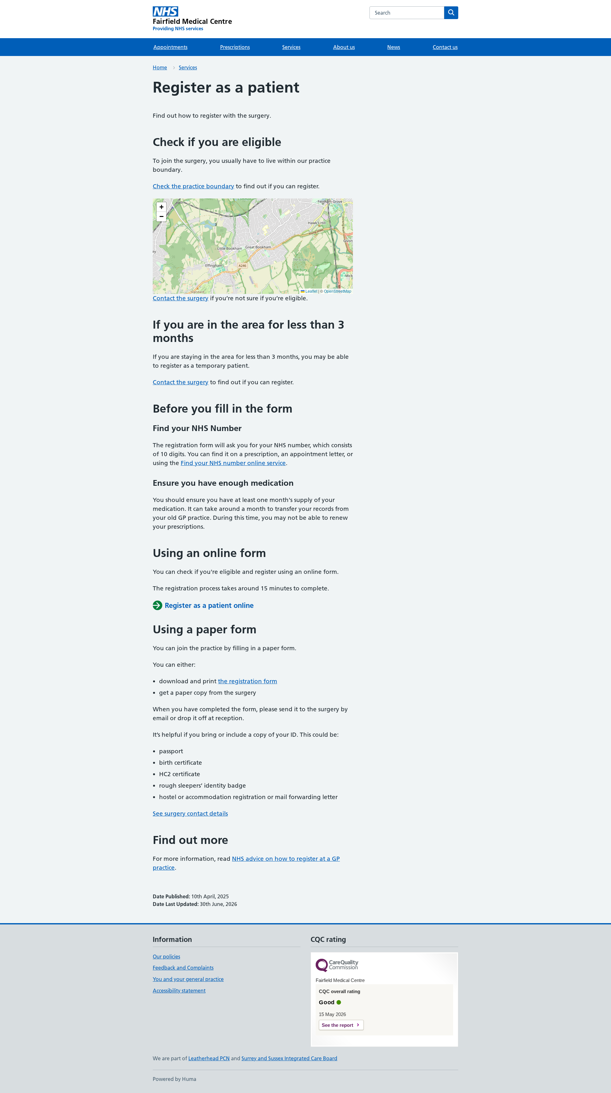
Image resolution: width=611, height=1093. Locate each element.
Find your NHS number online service (233, 463)
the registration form (247, 681)
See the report (337, 1025)
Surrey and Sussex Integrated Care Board (289, 1058)
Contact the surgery (180, 298)
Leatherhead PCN (209, 1058)
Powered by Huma (174, 1079)
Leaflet (311, 291)
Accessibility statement (179, 990)
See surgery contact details (190, 813)
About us (344, 47)
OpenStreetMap (337, 291)
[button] (161, 207)
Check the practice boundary (193, 186)
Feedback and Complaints (183, 967)
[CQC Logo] (337, 966)
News (393, 47)
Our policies (166, 956)
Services (291, 47)
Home (160, 67)
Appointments (170, 47)
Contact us (445, 47)
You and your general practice (188, 979)
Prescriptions (235, 47)
